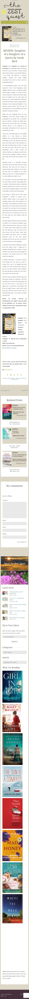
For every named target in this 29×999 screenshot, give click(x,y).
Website (4, 534)
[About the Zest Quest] (14, 570)
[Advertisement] (14, 948)
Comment (5, 500)
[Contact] (14, 584)
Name (4, 520)
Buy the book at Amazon (9, 348)
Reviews (13, 378)
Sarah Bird (21, 325)
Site (5, 996)
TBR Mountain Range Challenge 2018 (18, 379)
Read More (14, 0)
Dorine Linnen (15, 46)
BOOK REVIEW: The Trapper (17, 617)
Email (4, 527)
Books (9, 378)
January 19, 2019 (15, 45)
